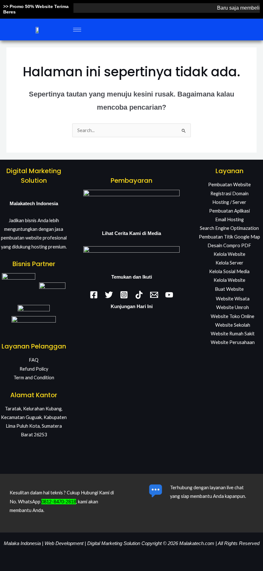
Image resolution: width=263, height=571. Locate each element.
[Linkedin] (139, 295)
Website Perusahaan (233, 342)
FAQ (33, 360)
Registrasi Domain (229, 193)
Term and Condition (33, 377)
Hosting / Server (229, 202)
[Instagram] (124, 295)
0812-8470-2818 (58, 501)
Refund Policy (34, 369)
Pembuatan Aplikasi (229, 211)
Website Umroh (232, 307)
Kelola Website (229, 254)
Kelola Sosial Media (229, 271)
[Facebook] (94, 295)
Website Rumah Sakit (233, 333)
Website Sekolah (232, 325)
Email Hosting (229, 219)
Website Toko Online (232, 316)
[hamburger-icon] (77, 30)
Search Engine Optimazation (229, 228)
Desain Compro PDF (229, 245)
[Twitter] (109, 295)
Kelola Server (229, 262)
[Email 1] (154, 295)
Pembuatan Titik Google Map (229, 236)
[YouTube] (169, 295)
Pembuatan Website (229, 184)
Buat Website (229, 289)
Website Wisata (233, 298)
